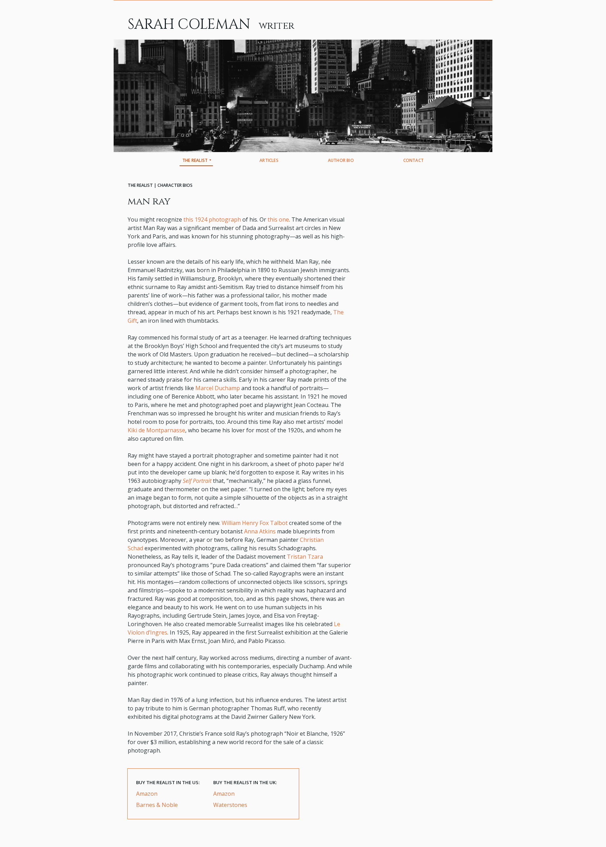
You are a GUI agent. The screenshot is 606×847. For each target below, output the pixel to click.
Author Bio (341, 160)
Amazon (146, 793)
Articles (269, 160)
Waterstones (230, 805)
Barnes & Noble (157, 805)
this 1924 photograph (212, 219)
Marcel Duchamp (217, 388)
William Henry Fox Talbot (255, 523)
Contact (413, 160)
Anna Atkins (260, 531)
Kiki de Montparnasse (156, 430)
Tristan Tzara (305, 556)
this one (278, 219)
